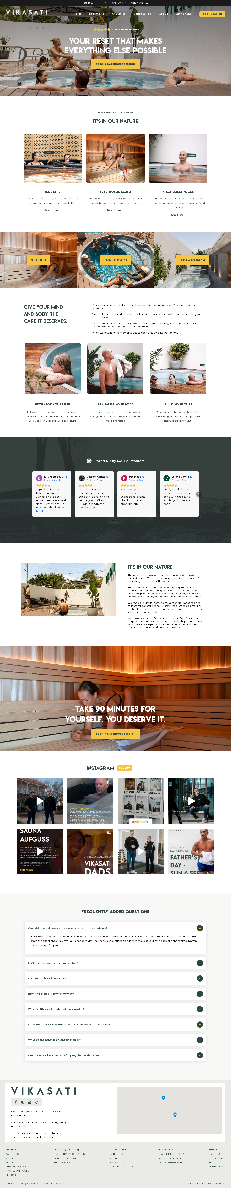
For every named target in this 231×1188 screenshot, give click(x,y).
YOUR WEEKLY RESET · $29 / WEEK (104, 3)
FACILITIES (119, 14)
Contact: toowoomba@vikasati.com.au (33, 1137)
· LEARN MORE (135, 3)
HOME (77, 14)
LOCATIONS (96, 14)
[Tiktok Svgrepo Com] (36, 1102)
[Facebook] (15, 1102)
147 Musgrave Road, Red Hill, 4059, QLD (39, 1111)
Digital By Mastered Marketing (207, 1183)
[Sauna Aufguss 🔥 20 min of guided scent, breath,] (40, 851)
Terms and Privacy (52, 1183)
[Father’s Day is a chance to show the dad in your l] (191, 851)
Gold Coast (186, 618)
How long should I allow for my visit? (51, 994)
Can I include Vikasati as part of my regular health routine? (64, 1055)
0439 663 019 (23, 1126)
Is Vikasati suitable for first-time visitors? (53, 963)
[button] (32, 494)
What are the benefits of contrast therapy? (54, 1040)
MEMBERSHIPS (142, 14)
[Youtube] (29, 1102)
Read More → (52, 210)
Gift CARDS (184, 14)
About (163, 14)
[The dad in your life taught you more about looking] (90, 801)
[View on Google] (39, 478)
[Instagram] (22, 1102)
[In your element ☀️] (141, 801)
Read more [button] (43, 511)
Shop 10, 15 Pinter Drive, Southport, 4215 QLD (43, 1122)
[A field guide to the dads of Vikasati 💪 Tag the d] (90, 851)
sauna (166, 581)
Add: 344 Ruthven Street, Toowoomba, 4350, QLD (40, 1133)
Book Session (212, 14)
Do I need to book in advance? (47, 978)
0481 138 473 (23, 1115)
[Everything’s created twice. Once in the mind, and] (191, 801)
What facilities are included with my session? (56, 1009)
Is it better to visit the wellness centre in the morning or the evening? (71, 1024)
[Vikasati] (26, 15)
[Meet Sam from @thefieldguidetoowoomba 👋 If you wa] (40, 801)
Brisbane (159, 618)
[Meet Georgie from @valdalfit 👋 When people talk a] (141, 851)
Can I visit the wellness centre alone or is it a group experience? (67, 928)
